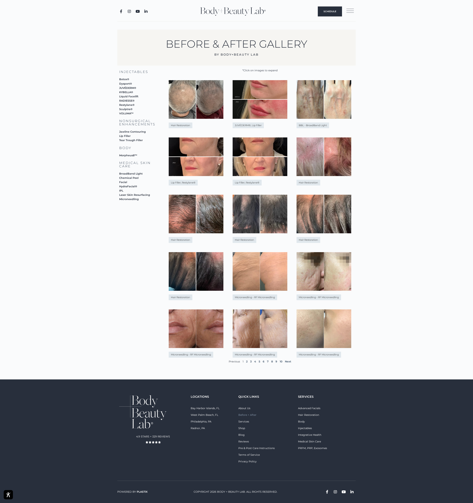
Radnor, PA (198, 428)
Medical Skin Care (309, 441)
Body (301, 421)
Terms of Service (249, 454)
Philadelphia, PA (201, 421)
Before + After (247, 415)
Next (288, 361)
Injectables (305, 428)
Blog (241, 434)
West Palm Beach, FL (204, 415)
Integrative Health (309, 434)
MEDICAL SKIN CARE (135, 164)
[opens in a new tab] (121, 11)
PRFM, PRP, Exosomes (312, 448)
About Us (244, 408)
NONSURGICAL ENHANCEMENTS (137, 122)
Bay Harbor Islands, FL (205, 408)
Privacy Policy (247, 461)
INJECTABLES (133, 72)
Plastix (142, 491)
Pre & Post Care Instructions (256, 448)
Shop (241, 428)
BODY (125, 148)
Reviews (243, 441)
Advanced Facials (309, 408)
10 (281, 361)
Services (243, 421)
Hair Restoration (308, 415)
